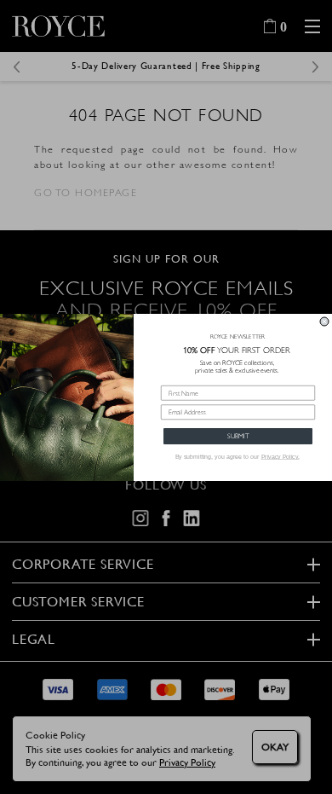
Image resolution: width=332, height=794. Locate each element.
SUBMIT (238, 436)
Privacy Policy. (280, 456)
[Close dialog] (324, 321)
